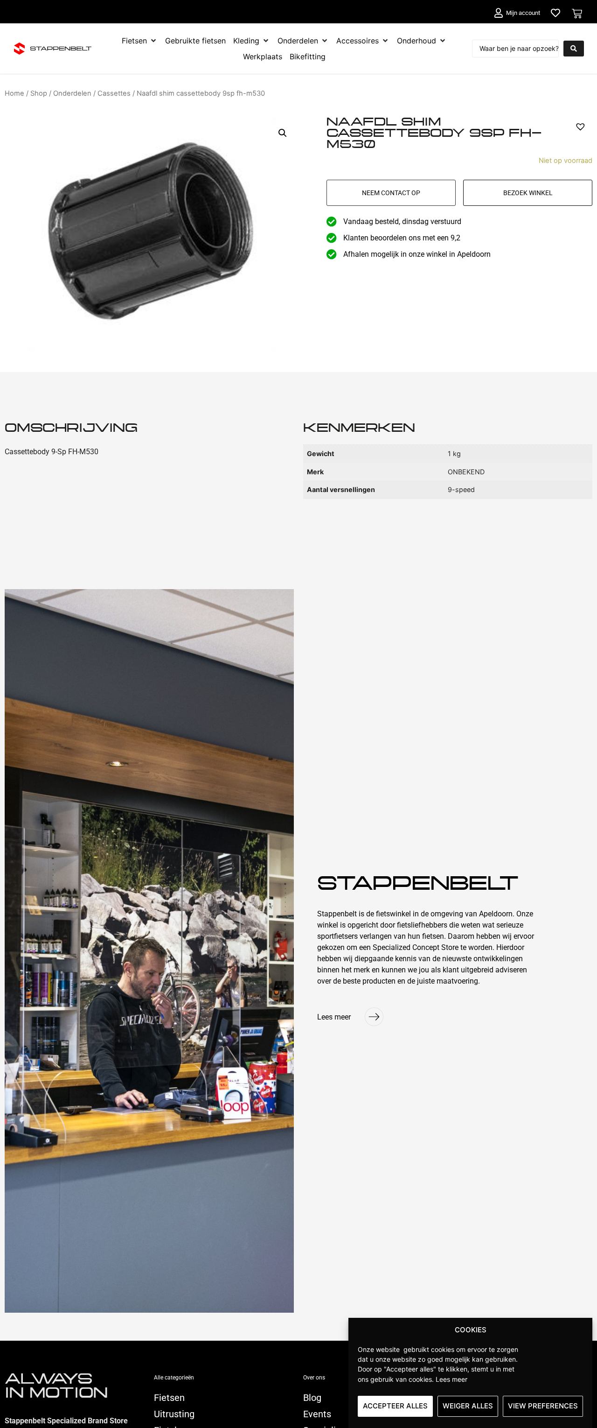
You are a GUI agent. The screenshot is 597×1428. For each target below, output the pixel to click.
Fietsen (169, 1397)
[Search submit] (573, 48)
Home (14, 93)
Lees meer (451, 1379)
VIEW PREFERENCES (543, 1405)
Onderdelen (72, 93)
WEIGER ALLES (468, 1405)
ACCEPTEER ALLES (395, 1405)
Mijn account (523, 12)
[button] (282, 133)
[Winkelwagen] (577, 13)
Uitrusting (174, 1414)
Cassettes (114, 93)
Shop (38, 93)
